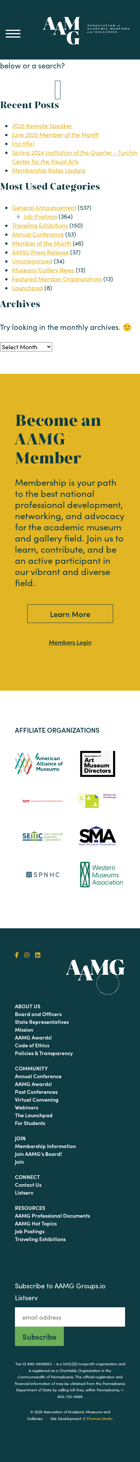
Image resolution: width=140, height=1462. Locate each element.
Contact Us (28, 1184)
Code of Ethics (32, 1045)
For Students (30, 1123)
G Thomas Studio (98, 1418)
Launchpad (27, 288)
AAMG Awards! (33, 1037)
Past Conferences (36, 1091)
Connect (27, 1176)
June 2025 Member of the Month (55, 134)
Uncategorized (32, 261)
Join (20, 1138)
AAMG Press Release (40, 252)
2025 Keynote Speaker (42, 125)
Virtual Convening (37, 1099)
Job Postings (40, 216)
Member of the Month (41, 243)
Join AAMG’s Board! (38, 1153)
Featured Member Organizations (57, 279)
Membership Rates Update (48, 170)
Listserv (24, 1192)
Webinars (26, 1107)
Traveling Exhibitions (40, 225)
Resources (30, 1207)
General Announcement (44, 207)
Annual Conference (38, 234)
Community (31, 1068)
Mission (24, 1029)
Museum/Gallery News (43, 270)
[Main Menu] (13, 33)
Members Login (70, 642)
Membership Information (45, 1146)
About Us (27, 1006)
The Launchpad (34, 1115)
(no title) (23, 143)
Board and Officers (38, 1014)
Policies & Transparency (44, 1053)
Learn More (70, 613)
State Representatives (42, 1021)
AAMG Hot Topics (36, 1223)
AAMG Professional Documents (52, 1215)
